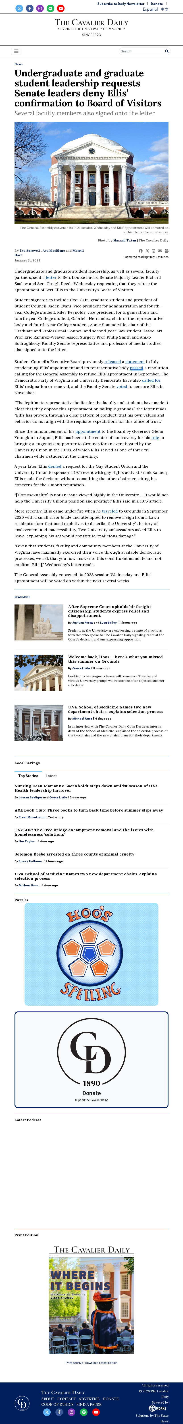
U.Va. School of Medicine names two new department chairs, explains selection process (115, 709)
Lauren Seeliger (31, 797)
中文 (164, 9)
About (47, 1398)
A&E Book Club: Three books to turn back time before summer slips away (89, 810)
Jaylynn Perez (82, 622)
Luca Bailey (108, 622)
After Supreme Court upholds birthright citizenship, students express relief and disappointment (109, 611)
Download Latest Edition (101, 1362)
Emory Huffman (30, 861)
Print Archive (74, 1362)
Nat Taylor (27, 841)
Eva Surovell (30, 251)
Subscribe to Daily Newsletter (121, 4)
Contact (66, 1398)
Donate (157, 4)
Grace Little (81, 668)
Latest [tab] (51, 776)
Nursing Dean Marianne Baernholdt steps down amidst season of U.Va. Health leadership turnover (86, 788)
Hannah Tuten (124, 240)
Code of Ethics (57, 1404)
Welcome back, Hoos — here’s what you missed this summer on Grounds (115, 659)
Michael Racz (82, 718)
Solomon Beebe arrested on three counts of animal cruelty (74, 854)
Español (150, 9)
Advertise (89, 1398)
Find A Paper (89, 1404)
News (19, 64)
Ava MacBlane (54, 251)
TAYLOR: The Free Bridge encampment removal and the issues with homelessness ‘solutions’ (84, 832)
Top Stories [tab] (28, 776)
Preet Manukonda (32, 817)
